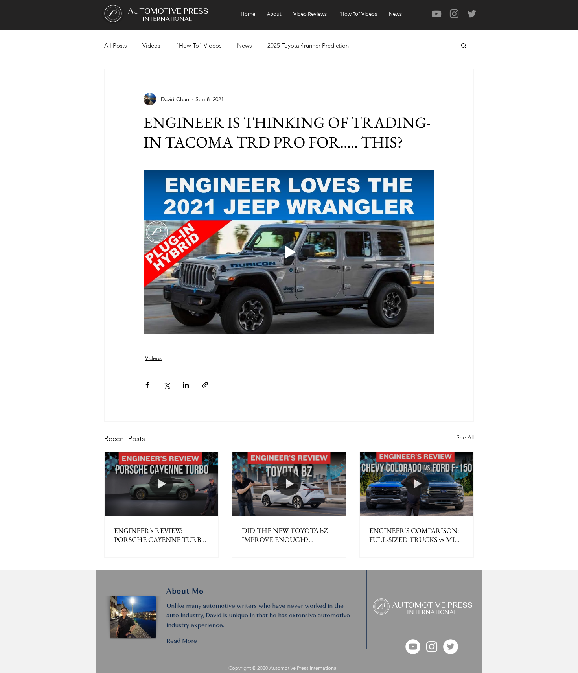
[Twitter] (472, 14)
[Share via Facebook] (147, 385)
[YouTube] (436, 14)
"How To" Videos (198, 45)
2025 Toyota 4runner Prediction (308, 45)
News (244, 45)
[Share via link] (205, 385)
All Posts (115, 45)
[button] (464, 45)
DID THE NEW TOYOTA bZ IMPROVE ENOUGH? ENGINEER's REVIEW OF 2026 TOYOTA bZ (288, 535)
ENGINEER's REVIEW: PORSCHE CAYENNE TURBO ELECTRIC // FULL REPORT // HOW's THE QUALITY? (160, 535)
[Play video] (289, 252)
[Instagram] (454, 14)
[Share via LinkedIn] (186, 385)
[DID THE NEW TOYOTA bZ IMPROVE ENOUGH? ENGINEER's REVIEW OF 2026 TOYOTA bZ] (289, 484)
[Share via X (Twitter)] (166, 385)
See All (465, 437)
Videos (151, 45)
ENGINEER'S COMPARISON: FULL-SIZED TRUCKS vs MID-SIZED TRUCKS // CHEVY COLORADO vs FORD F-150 (415, 535)
